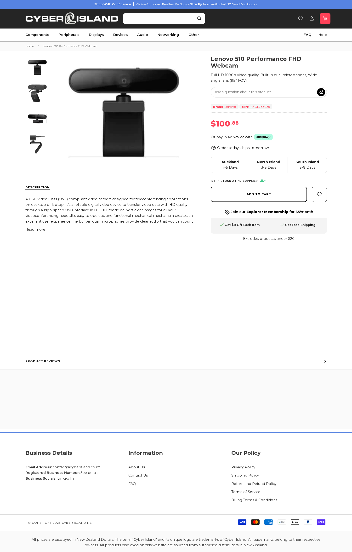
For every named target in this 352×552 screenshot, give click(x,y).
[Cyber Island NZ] (72, 18)
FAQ (132, 484)
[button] (42, 35)
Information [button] (145, 452)
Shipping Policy (245, 475)
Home (29, 46)
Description (37, 187)
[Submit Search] (199, 18)
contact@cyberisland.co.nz (76, 467)
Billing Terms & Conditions (254, 500)
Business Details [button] (48, 452)
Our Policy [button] (246, 452)
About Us (136, 467)
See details (89, 473)
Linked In (65, 478)
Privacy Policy (243, 467)
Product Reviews (42, 361)
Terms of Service (245, 492)
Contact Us (138, 475)
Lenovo (230, 107)
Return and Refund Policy (254, 484)
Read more (35, 229)
